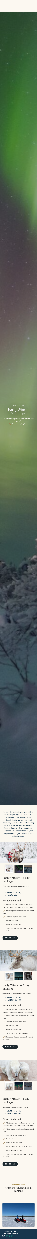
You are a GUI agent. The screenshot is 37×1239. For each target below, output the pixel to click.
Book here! (10, 938)
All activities (11, 1231)
